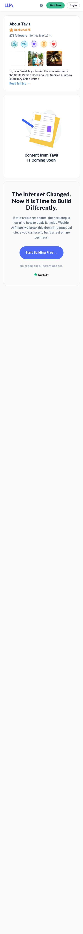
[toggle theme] (41, 5)
